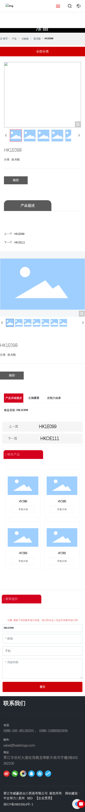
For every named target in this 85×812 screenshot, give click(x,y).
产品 (42, 28)
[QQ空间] (40, 773)
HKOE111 (19, 242)
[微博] (6, 773)
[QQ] (31, 773)
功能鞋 (25, 38)
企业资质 (44, 798)
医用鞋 (37, 38)
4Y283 (23, 553)
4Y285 (62, 501)
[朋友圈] (23, 773)
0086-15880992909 (53, 731)
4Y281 (62, 553)
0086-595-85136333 (18, 731)
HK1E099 (19, 233)
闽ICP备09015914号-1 (18, 804)
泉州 (21, 798)
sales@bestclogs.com (19, 745)
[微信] (15, 773)
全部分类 (42, 51)
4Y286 (23, 501)
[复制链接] (48, 773)
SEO (30, 798)
